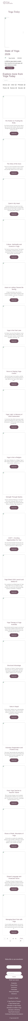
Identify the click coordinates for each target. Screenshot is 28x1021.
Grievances (14, 993)
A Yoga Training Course (14, 1003)
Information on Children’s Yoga (14, 1007)
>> (10, 941)
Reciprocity (14, 983)
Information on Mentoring (14, 1009)
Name (14, 963)
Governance (14, 987)
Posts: (21, 938)
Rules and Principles (14, 991)
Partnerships (14, 989)
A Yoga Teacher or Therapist (14, 1001)
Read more (9, 67)
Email (14, 969)
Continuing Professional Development (14, 1014)
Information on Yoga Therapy (14, 1005)
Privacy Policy (14, 985)
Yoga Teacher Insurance (14, 1011)
